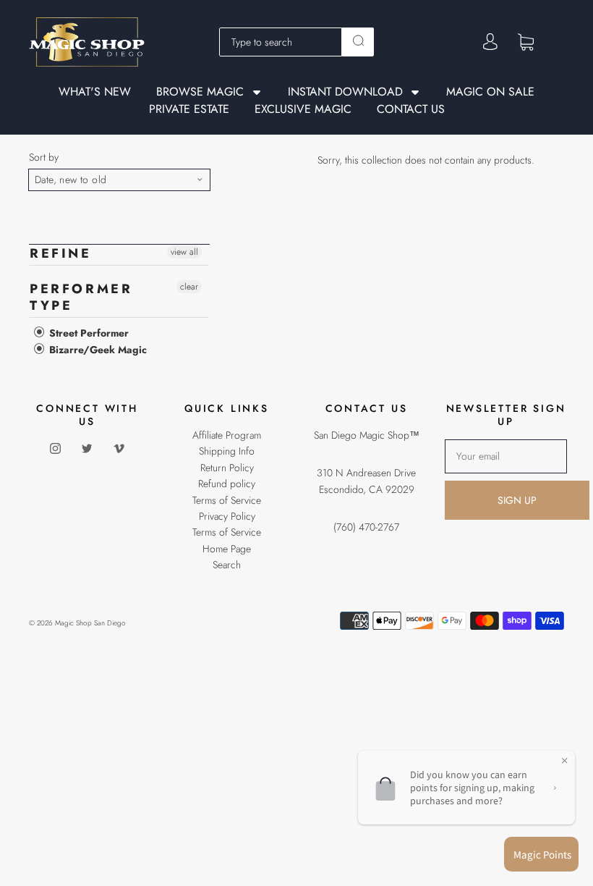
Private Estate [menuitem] (189, 109)
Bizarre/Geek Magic (96, 349)
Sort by (44, 157)
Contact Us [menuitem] (411, 109)
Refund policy (226, 483)
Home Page (226, 548)
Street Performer (87, 333)
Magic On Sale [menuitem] (490, 92)
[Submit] (358, 40)
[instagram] (56, 448)
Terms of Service (226, 500)
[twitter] (87, 448)
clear (189, 286)
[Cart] (526, 41)
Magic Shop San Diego (90, 622)
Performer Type (81, 297)
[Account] (490, 42)
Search (227, 564)
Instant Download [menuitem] (345, 92)
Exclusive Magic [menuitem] (303, 109)
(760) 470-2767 (366, 527)
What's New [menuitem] (95, 92)
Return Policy (227, 467)
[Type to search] (281, 42)
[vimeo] (119, 448)
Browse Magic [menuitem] (200, 92)
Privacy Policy (227, 516)
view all (184, 251)
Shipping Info (227, 451)
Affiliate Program (226, 435)
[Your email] (506, 456)
